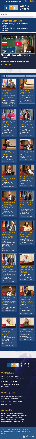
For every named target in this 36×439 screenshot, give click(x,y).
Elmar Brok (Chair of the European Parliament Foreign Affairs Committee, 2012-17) (8, 236)
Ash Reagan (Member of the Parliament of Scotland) (27, 331)
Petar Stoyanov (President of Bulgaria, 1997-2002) (9, 178)
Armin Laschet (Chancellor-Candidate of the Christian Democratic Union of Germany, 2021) (8, 95)
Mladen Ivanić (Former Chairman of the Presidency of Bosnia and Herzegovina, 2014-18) (9, 206)
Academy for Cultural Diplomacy (10, 376)
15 (34, 75)
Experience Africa (6, 404)
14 (32, 75)
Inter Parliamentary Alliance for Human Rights (14, 378)
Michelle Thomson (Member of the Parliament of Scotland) (7, 331)
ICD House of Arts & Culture (9, 381)
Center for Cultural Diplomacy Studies (12, 396)
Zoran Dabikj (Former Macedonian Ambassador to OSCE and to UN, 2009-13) (9, 300)
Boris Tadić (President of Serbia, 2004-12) (27, 152)
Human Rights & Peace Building (9, 398)
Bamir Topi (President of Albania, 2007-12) (26, 178)
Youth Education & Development (10, 384)
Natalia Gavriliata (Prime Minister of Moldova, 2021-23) (26, 122)
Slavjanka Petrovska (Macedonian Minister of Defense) (8, 122)
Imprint (23, 432)
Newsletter (9, 1)
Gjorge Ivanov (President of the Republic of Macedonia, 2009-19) (26, 93)
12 (26, 75)
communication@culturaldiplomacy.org (12, 421)
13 (29, 75)
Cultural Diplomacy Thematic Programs (12, 401)
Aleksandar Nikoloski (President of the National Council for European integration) (26, 300)
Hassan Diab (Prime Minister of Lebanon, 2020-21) (26, 204)
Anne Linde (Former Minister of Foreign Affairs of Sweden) (26, 234)
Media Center (18, 1)
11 (24, 75)
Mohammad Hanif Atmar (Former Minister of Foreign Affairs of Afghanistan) (9, 268)
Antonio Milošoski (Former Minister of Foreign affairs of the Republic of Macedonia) (26, 269)
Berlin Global (5, 386)
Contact (17, 432)
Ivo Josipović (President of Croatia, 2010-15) (8, 153)
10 (21, 75)
